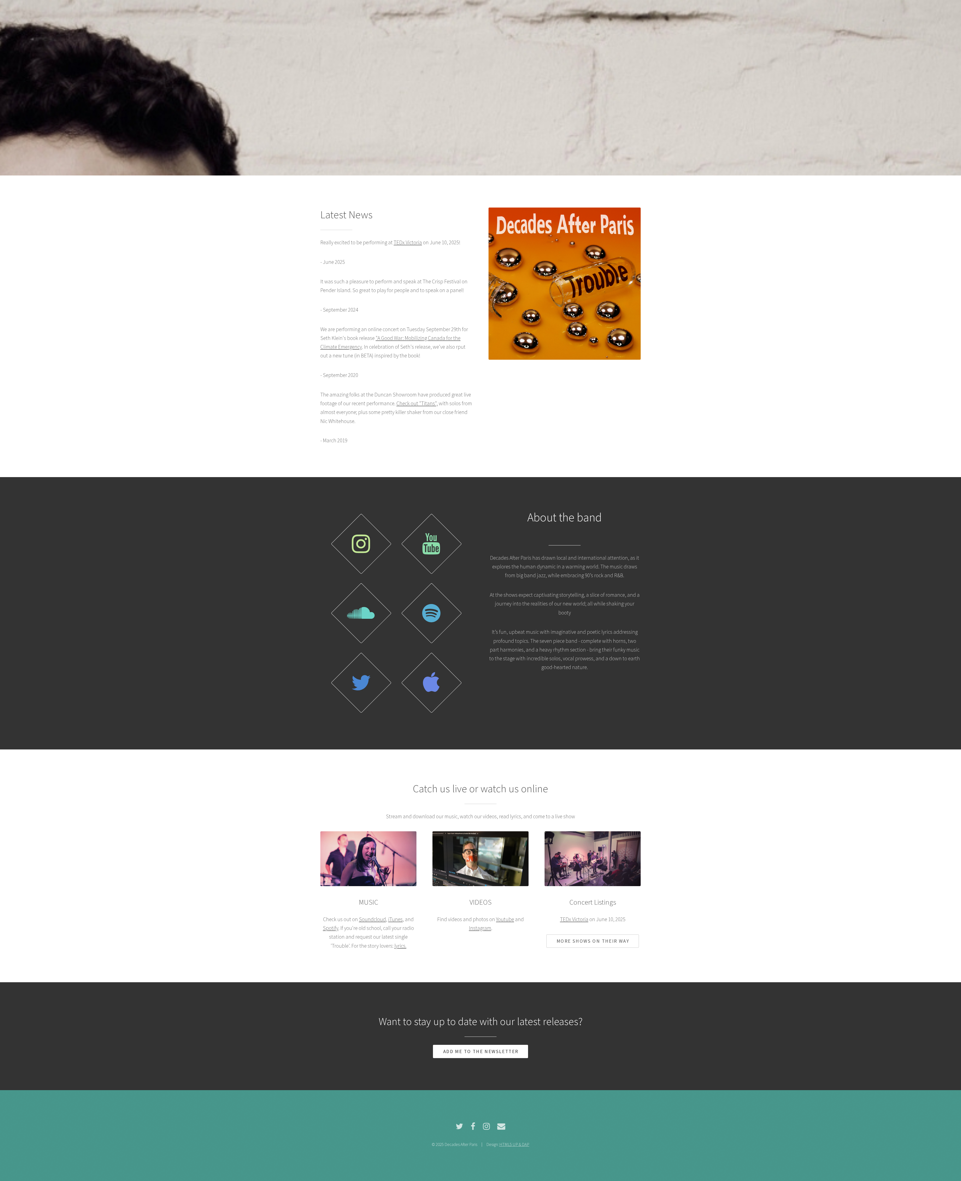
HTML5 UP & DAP (514, 1144)
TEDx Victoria (408, 242)
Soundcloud (372, 919)
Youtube (505, 919)
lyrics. (400, 945)
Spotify (330, 928)
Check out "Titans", (417, 403)
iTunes (395, 919)
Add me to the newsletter (481, 1051)
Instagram (480, 928)
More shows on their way (593, 941)
